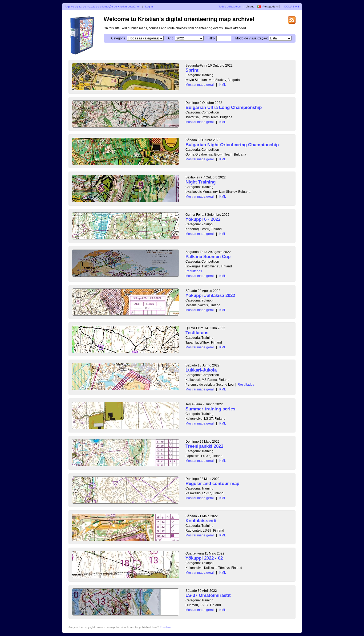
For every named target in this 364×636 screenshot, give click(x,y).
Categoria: (118, 38)
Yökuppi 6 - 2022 (202, 219)
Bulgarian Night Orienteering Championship (232, 144)
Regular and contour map (212, 483)
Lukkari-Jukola (201, 370)
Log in (149, 6)
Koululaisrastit (201, 520)
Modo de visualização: (251, 38)
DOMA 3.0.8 (291, 6)
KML (222, 85)
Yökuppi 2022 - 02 (204, 558)
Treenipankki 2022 (204, 446)
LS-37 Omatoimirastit (208, 595)
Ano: (171, 38)
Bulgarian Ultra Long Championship (223, 107)
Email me (165, 627)
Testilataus (196, 332)
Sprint (192, 70)
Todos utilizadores (230, 6)
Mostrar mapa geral (199, 85)
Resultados (193, 271)
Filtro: (212, 38)
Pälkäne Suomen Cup (207, 256)
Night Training (200, 182)
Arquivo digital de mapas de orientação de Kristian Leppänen (102, 6)
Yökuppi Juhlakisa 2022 (210, 295)
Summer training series (210, 408)
